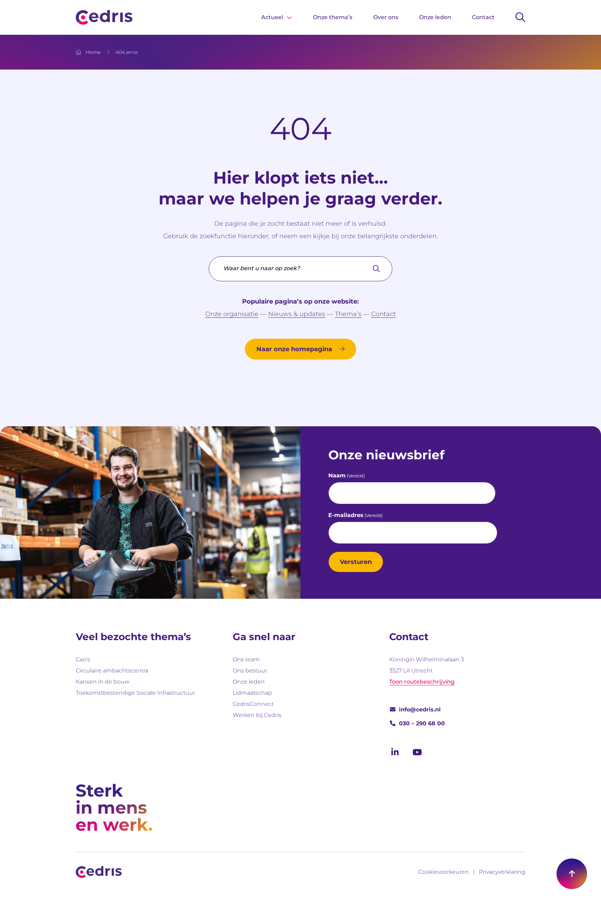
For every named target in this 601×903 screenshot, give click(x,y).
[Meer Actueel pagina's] (289, 17)
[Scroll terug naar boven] (571, 873)
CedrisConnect (253, 704)
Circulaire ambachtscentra (112, 670)
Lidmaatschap (252, 693)
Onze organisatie (231, 314)
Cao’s (83, 659)
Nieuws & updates (296, 314)
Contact (483, 17)
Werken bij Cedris (257, 715)
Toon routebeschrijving (422, 681)
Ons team (246, 659)
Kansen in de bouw (102, 681)
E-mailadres (355, 515)
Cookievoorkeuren (443, 872)
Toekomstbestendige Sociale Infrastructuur (135, 693)
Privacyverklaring (502, 872)
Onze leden (435, 17)
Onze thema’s (332, 17)
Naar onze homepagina (294, 349)
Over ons (385, 17)
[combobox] (300, 268)
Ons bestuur (250, 670)
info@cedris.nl (420, 709)
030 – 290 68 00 (422, 723)
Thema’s (348, 314)
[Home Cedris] (104, 17)
